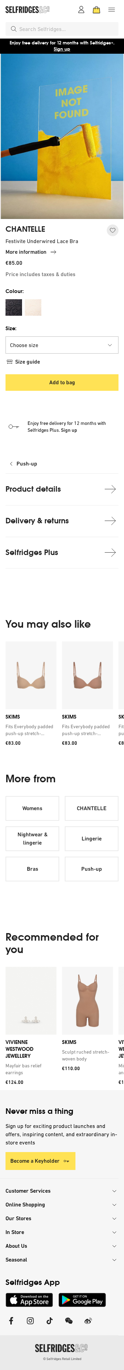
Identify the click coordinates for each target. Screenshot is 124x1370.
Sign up (62, 49)
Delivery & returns (37, 521)
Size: (11, 328)
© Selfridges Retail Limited (62, 1359)
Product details (33, 489)
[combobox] (67, 29)
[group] (62, 696)
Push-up (27, 463)
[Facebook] (11, 1325)
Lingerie (92, 838)
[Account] (81, 10)
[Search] (13, 29)
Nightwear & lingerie (33, 838)
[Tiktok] (49, 1325)
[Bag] (96, 10)
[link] (30, 730)
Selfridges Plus (32, 552)
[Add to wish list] (112, 230)
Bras (32, 869)
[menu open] (111, 10)
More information (26, 252)
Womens (32, 808)
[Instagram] (30, 1325)
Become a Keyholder (35, 1161)
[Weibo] (88, 1325)
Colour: (15, 291)
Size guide (27, 361)
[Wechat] (68, 1325)
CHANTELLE (25, 229)
